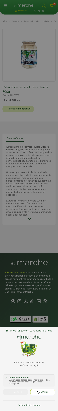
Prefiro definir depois (29, 405)
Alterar (44, 392)
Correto (18, 392)
